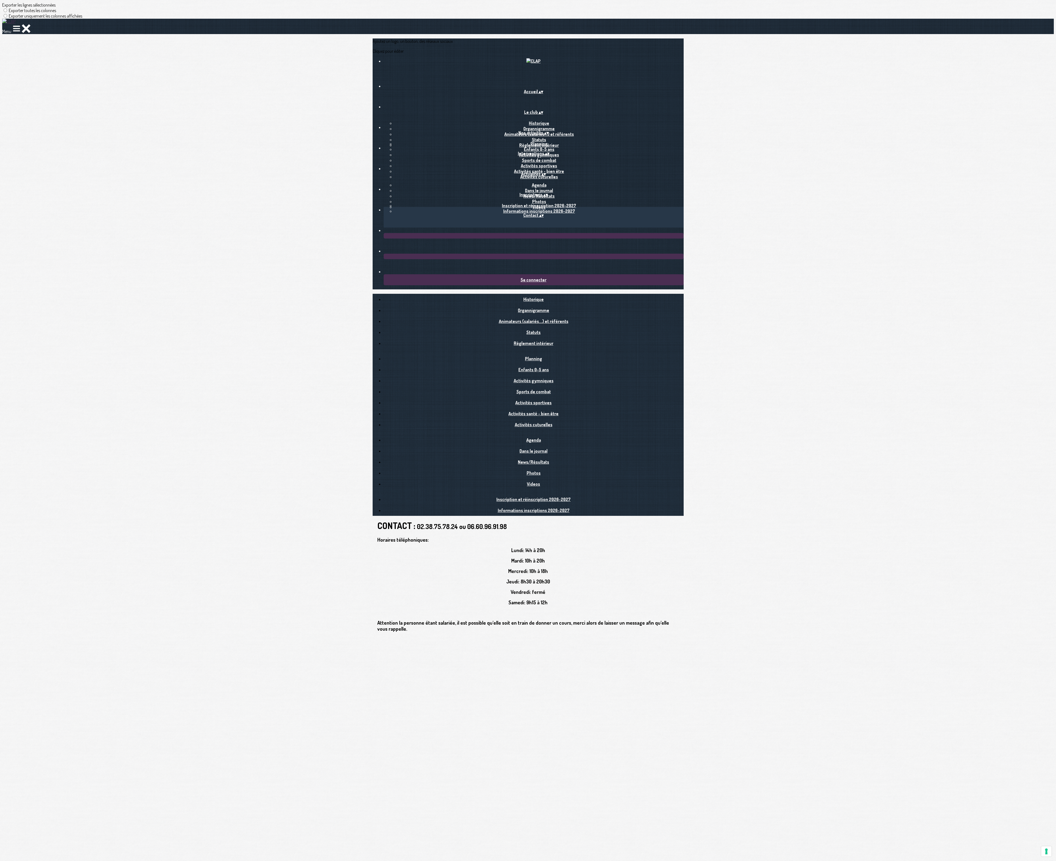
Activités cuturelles (539, 176)
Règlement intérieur (533, 343)
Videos (533, 484)
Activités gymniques (534, 380)
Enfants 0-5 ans (539, 149)
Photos (539, 201)
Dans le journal (539, 190)
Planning (539, 143)
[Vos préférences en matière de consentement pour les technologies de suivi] (1046, 851)
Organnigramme (539, 128)
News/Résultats (533, 462)
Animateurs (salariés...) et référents (533, 321)
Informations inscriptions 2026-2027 (539, 211)
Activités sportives (539, 165)
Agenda (539, 185)
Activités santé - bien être (533, 413)
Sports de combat (539, 160)
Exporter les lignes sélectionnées (29, 5)
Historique (539, 123)
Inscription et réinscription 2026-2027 (539, 205)
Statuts (539, 139)
